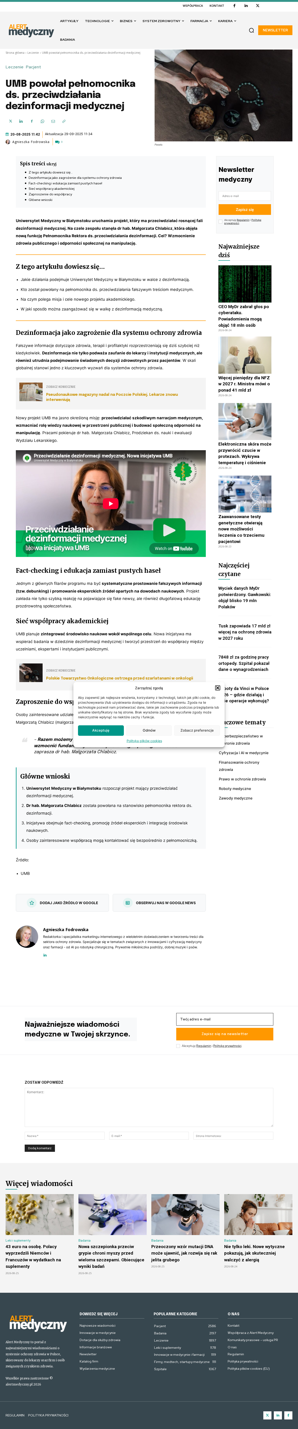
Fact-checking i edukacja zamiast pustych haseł (65, 183)
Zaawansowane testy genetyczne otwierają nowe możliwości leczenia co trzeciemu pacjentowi (241, 529)
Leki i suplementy (18, 1240)
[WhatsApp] (42, 121)
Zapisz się (245, 209)
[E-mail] (53, 121)
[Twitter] (267, 1415)
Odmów (149, 730)
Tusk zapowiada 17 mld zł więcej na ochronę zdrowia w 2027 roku (244, 632)
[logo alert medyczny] (38, 1323)
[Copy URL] (63, 121)
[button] (217, 688)
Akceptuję (100, 730)
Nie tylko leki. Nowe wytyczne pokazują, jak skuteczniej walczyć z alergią (254, 1253)
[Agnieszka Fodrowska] (9, 142)
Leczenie (33, 53)
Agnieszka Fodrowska (31, 142)
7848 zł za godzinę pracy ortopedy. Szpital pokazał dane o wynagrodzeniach (244, 663)
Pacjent (33, 67)
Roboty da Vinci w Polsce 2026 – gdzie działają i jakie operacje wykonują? (243, 694)
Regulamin (243, 220)
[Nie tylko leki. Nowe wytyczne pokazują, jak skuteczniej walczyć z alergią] (258, 1214)
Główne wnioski (40, 200)
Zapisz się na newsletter (225, 1034)
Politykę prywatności (227, 1046)
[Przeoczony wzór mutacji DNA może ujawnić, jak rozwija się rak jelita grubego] (185, 1214)
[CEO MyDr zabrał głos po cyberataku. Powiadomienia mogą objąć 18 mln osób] (244, 284)
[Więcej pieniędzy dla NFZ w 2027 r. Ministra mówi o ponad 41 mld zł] (244, 355)
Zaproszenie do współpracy (50, 194)
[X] (257, 5)
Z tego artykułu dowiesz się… (51, 172)
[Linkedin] (246, 5)
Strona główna (15, 53)
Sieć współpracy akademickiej (51, 189)
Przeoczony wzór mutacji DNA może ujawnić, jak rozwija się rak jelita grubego (184, 1253)
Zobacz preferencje (197, 730)
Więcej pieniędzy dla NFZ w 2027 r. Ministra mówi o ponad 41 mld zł (244, 384)
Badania (84, 1240)
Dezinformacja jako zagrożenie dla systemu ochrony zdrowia (75, 178)
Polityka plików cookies (144, 741)
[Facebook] (234, 5)
